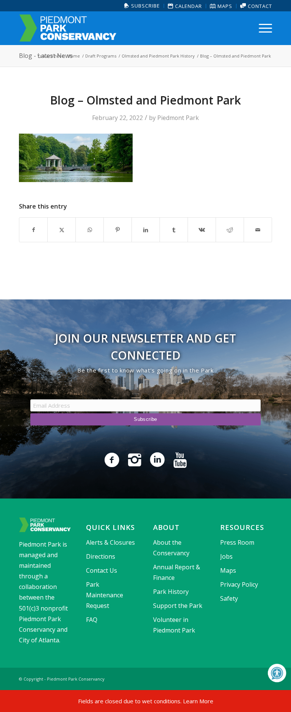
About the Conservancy (171, 547)
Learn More (198, 701)
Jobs (226, 556)
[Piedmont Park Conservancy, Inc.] (68, 28)
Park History (171, 591)
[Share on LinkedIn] (146, 230)
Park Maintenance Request (104, 595)
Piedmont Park (178, 118)
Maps (224, 6)
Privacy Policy (239, 584)
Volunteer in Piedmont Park (174, 624)
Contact (259, 6)
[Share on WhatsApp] (89, 230)
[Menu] (263, 28)
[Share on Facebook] (33, 230)
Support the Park (177, 605)
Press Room (237, 542)
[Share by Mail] (258, 230)
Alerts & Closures (110, 542)
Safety (229, 598)
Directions (100, 556)
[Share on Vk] (202, 230)
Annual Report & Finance (176, 572)
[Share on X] (61, 230)
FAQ (91, 619)
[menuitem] (142, 6)
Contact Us (101, 570)
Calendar (188, 6)
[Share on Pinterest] (117, 230)
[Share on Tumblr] (174, 230)
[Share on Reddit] (230, 230)
